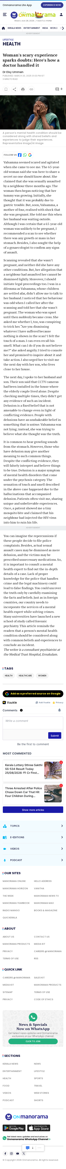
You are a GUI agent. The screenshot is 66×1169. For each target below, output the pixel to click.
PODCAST (8, 1100)
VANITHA (39, 888)
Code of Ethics (43, 999)
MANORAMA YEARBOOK (16, 903)
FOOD (6, 1085)
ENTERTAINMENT (32, 28)
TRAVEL (38, 1085)
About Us (8, 936)
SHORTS (38, 1100)
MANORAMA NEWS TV (46, 896)
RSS (36, 958)
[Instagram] (11, 1153)
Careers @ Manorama (48, 951)
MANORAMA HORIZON (15, 888)
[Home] (3, 28)
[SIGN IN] (61, 15)
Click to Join (33, 1041)
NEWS (37, 1063)
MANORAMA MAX (44, 903)
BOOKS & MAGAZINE (45, 910)
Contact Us (41, 936)
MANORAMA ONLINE (14, 881)
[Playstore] (14, 1128)
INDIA (45, 28)
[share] (14, 89)
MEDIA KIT (39, 944)
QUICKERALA (10, 917)
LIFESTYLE (39, 1071)
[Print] (23, 89)
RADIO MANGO (11, 910)
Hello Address (43, 881)
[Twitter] (23, 1153)
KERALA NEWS (14, 28)
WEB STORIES (41, 1093)
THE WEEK (8, 896)
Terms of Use (11, 958)
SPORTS (38, 1078)
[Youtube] (17, 1153)
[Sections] (5, 15)
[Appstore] (38, 1128)
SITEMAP (7, 992)
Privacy (8, 951)
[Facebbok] (5, 1153)
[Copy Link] (31, 89)
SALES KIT (39, 977)
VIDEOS (7, 1093)
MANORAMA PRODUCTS (16, 944)
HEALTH (7, 1078)
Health (12, 44)
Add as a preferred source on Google (36, 693)
